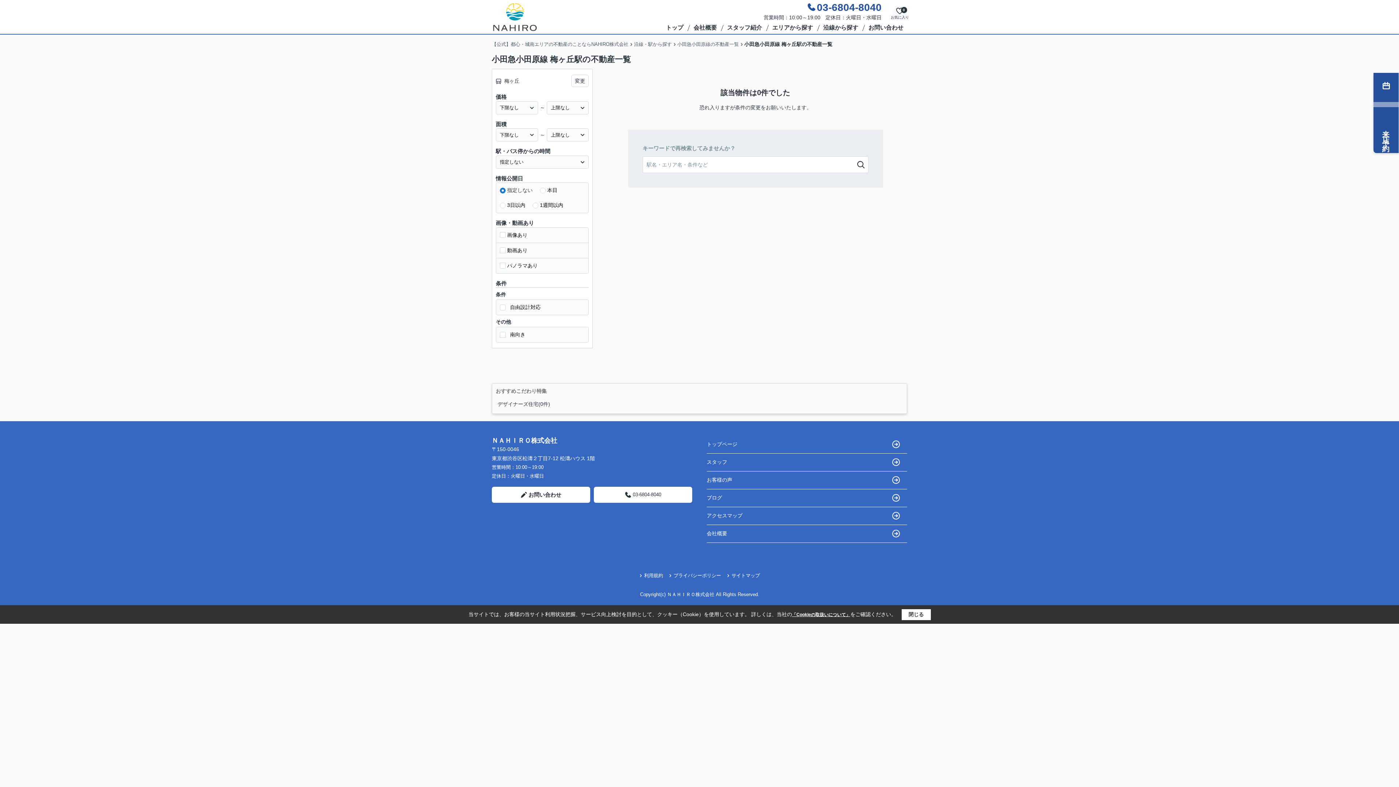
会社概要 (705, 27)
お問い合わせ (886, 27)
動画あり (517, 250)
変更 (580, 81)
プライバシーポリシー (697, 575)
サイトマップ (746, 575)
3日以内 (516, 205)
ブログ (714, 498)
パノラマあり (522, 266)
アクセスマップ (724, 515)
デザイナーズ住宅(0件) (524, 404)
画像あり (517, 235)
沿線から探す (840, 27)
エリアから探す (792, 27)
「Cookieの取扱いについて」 (821, 614)
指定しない (520, 190)
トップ (674, 27)
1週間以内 (551, 205)
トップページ (722, 444)
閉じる (916, 614)
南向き (517, 334)
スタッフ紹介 (744, 27)
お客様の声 (719, 480)
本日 (552, 190)
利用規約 (653, 575)
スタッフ (717, 462)
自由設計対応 (525, 307)
